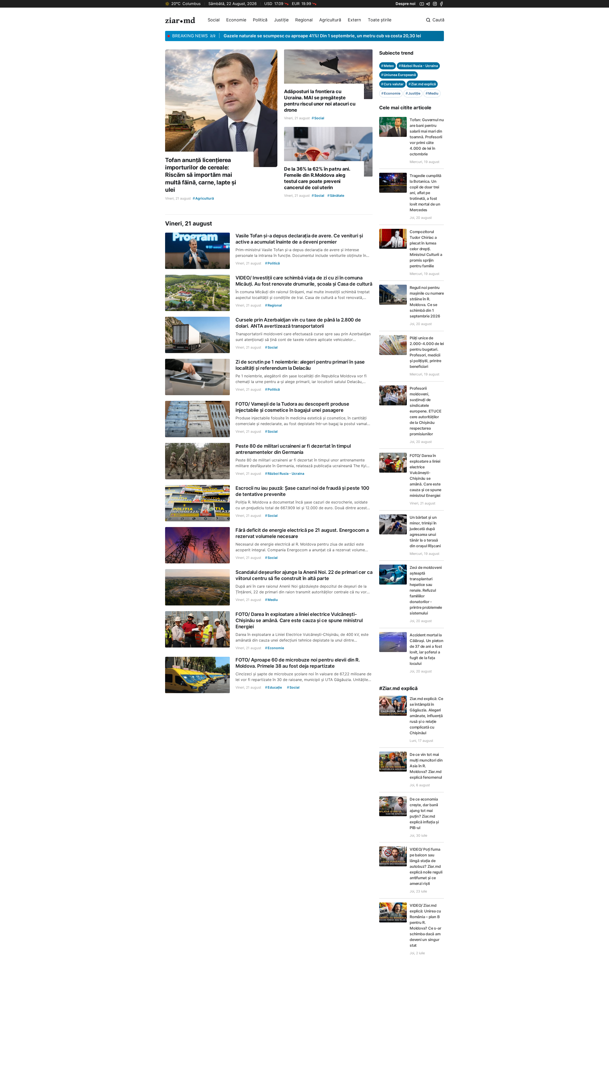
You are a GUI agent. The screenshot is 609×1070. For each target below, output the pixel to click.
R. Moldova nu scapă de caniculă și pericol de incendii (278, 35)
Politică (260, 19)
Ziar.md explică (422, 84)
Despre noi (405, 3)
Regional (304, 19)
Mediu (432, 93)
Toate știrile (379, 19)
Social (214, 19)
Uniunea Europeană (398, 74)
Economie (236, 19)
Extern (354, 19)
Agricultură (330, 19)
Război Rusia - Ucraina (418, 65)
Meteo (387, 65)
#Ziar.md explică (398, 688)
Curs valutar (392, 84)
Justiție (281, 19)
